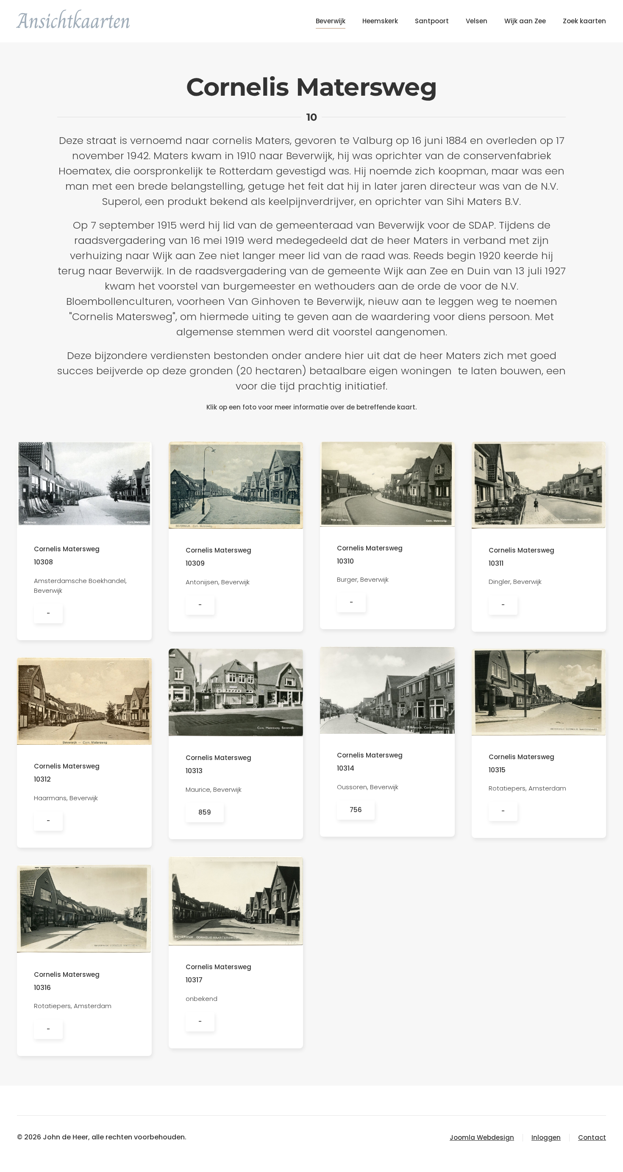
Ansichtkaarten (74, 20)
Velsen (476, 21)
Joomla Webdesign (482, 1137)
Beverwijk (330, 21)
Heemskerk (380, 21)
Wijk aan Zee (525, 21)
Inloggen (546, 1137)
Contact (592, 1137)
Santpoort (432, 21)
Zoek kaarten (584, 21)
